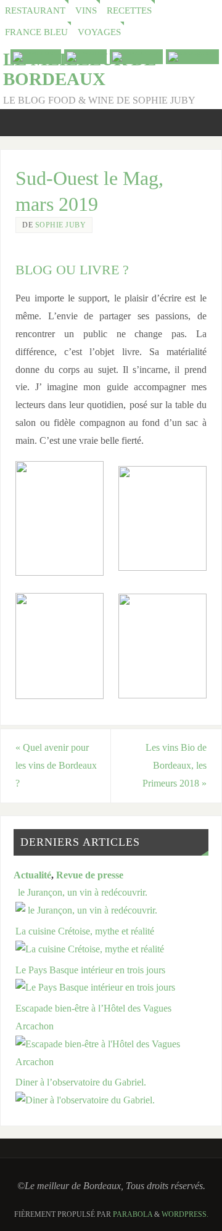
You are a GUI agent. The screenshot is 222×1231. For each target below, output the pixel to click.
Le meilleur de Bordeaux (79, 69)
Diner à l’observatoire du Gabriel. (80, 1082)
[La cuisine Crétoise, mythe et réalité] (89, 949)
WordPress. (185, 1214)
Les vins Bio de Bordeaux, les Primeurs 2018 (174, 765)
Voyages (99, 32)
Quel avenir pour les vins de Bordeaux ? (56, 765)
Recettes (129, 10)
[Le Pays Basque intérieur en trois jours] (95, 987)
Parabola (132, 1214)
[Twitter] (85, 56)
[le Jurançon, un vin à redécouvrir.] (86, 910)
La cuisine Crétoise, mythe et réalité (84, 931)
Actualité (32, 875)
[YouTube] (35, 56)
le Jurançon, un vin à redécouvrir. (81, 892)
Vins (86, 10)
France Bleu (36, 32)
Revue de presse (89, 875)
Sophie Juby (60, 225)
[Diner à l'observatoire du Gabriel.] (85, 1100)
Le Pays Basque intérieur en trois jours (90, 970)
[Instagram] (192, 56)
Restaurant (35, 10)
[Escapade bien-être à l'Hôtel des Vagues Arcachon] (111, 1062)
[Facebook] (136, 56)
